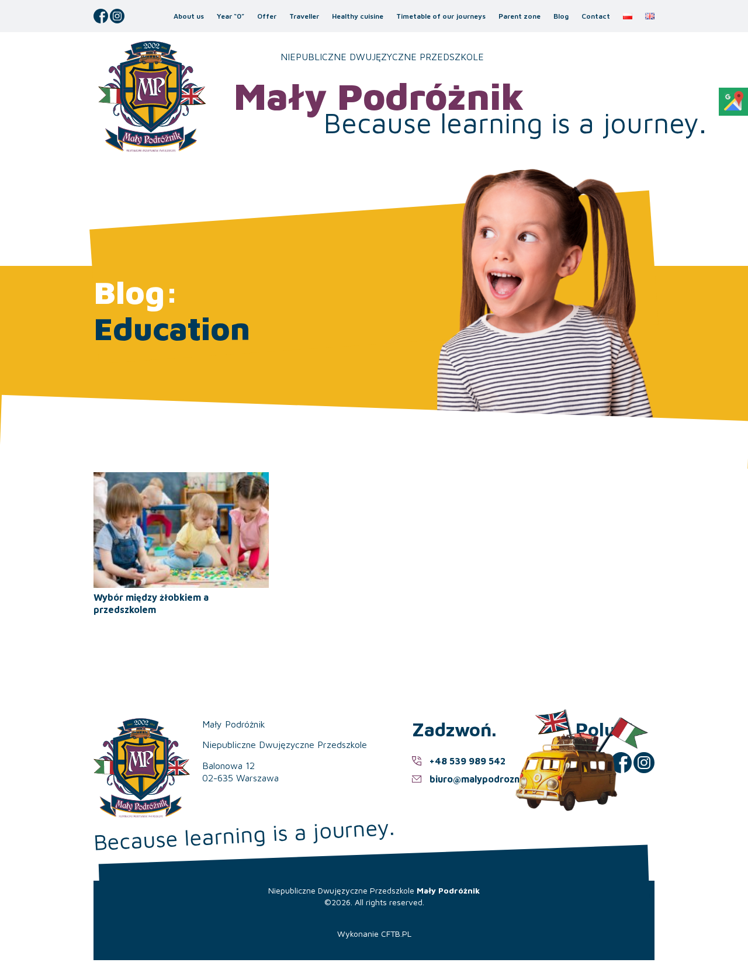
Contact (595, 16)
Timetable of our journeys (441, 16)
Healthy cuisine (357, 16)
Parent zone (519, 16)
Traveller (304, 16)
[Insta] (117, 16)
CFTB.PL (396, 934)
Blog (561, 16)
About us (189, 16)
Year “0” (230, 16)
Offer (266, 16)
